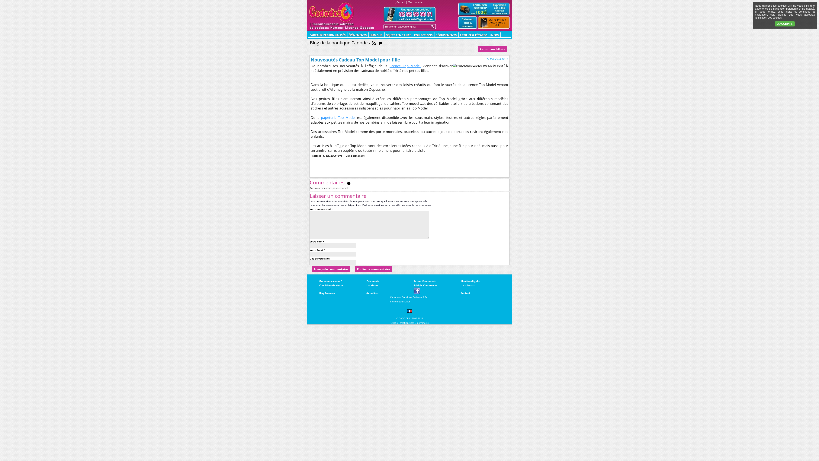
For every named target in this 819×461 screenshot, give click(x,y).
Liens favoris (468, 285)
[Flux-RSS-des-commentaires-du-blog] (380, 42)
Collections (423, 35)
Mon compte (415, 2)
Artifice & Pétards (473, 35)
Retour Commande (425, 281)
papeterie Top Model (338, 117)
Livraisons (372, 285)
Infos (494, 35)
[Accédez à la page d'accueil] (331, 12)
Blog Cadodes (327, 293)
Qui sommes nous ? (330, 281)
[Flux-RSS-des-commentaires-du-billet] (349, 183)
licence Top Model (405, 66)
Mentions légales (470, 281)
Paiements (372, 281)
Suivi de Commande (425, 285)
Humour (376, 35)
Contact (465, 293)
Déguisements (446, 35)
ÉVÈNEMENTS (358, 35)
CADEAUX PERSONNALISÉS (327, 35)
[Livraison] (484, 9)
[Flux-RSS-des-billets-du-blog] (374, 42)
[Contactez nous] (410, 14)
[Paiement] (467, 22)
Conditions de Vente (331, 285)
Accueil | (401, 2)
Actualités (372, 293)
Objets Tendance (398, 35)
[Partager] (324, 163)
